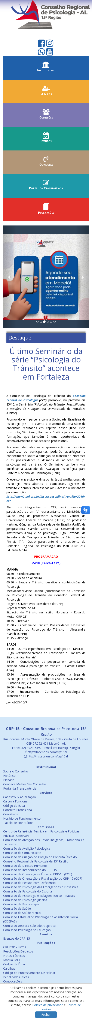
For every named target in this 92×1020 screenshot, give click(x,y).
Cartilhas (9, 968)
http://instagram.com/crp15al (47, 756)
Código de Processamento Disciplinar (29, 973)
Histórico (9, 776)
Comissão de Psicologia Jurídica (25, 900)
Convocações (12, 981)
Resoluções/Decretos (18, 951)
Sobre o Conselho (15, 771)
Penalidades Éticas (16, 977)
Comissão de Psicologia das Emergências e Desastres (40, 887)
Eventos (46, 141)
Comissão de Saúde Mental (22, 913)
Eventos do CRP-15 (16, 938)
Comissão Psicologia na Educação (27, 930)
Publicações (46, 212)
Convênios (10, 814)
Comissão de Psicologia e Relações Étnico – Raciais (39, 896)
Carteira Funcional (15, 801)
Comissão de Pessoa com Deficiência (29, 883)
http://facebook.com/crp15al (47, 752)
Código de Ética (14, 806)
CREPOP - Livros (14, 947)
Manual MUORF (14, 960)
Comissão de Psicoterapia (21, 904)
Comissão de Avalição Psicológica (26, 848)
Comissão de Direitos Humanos (25, 866)
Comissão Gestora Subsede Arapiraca (29, 926)
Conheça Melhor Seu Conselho (24, 784)
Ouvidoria (46, 164)
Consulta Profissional (18, 810)
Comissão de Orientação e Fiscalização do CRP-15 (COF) (42, 878)
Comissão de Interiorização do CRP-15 (30, 870)
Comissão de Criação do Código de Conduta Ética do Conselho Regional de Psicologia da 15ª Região (40, 859)
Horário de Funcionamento (22, 818)
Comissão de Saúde (17, 908)
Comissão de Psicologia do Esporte (27, 891)
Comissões (46, 117)
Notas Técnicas (14, 956)
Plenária (8, 780)
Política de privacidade (47, 1005)
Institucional (46, 70)
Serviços (46, 94)
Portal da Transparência (46, 188)
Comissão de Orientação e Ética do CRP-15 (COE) (37, 874)
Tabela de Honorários (18, 823)
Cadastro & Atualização (19, 797)
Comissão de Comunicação (22, 853)
